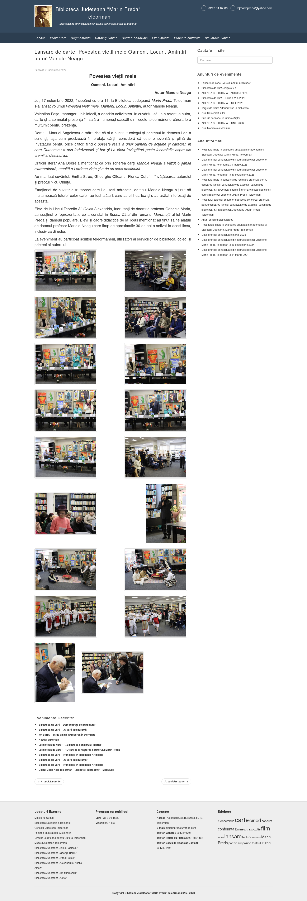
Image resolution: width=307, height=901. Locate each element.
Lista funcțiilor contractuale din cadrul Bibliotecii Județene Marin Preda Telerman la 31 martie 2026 (234, 162)
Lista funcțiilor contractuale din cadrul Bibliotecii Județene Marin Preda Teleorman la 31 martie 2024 (234, 252)
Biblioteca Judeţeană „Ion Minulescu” (55, 872)
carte (242, 819)
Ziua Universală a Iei (213, 113)
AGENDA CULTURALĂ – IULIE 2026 (222, 103)
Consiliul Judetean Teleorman (51, 827)
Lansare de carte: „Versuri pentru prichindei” (226, 83)
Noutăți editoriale (49, 740)
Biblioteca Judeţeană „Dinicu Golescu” (56, 847)
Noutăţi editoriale (135, 38)
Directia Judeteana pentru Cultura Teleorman (60, 837)
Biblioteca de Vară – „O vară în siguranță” (63, 729)
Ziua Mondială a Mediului (216, 128)
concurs (267, 821)
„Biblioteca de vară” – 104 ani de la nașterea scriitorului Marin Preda (79, 750)
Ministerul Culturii (44, 817)
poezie (232, 843)
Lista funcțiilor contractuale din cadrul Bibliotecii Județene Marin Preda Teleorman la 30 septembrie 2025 (234, 172)
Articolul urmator (176, 781)
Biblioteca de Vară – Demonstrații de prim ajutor (67, 724)
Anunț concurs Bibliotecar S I (218, 219)
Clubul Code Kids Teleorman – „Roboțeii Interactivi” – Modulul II (76, 770)
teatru (256, 843)
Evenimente (161, 38)
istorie (221, 837)
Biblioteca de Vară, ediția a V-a (219, 88)
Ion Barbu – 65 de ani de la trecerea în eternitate (67, 734)
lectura (246, 837)
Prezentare (58, 38)
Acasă (41, 38)
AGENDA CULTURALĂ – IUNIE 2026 (223, 123)
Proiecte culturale (187, 38)
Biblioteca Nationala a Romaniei (52, 822)
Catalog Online (106, 38)
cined (255, 820)
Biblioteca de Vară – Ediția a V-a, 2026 (223, 98)
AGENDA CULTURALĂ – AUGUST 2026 (224, 93)
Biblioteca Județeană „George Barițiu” (55, 852)
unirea (265, 842)
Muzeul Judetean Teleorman (50, 842)
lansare (233, 836)
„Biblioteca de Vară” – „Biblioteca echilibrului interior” (71, 745)
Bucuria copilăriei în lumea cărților (221, 118)
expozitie (254, 829)
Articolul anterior (49, 781)
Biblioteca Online (218, 38)
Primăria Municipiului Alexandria (52, 832)
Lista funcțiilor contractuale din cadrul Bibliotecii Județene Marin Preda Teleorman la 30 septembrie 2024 (234, 242)
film (265, 828)
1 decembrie (226, 821)
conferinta (226, 828)
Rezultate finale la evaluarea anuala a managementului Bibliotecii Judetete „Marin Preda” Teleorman (233, 152)
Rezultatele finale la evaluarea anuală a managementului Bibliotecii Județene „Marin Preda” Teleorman (234, 227)
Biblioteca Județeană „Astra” (50, 877)
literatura (256, 837)
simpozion (244, 843)
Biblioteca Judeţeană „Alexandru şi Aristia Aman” (58, 865)
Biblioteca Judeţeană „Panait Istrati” (54, 857)
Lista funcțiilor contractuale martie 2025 (224, 234)
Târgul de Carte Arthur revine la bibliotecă (225, 108)
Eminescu (241, 829)
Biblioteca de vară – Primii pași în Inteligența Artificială (71, 755)
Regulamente (81, 38)
